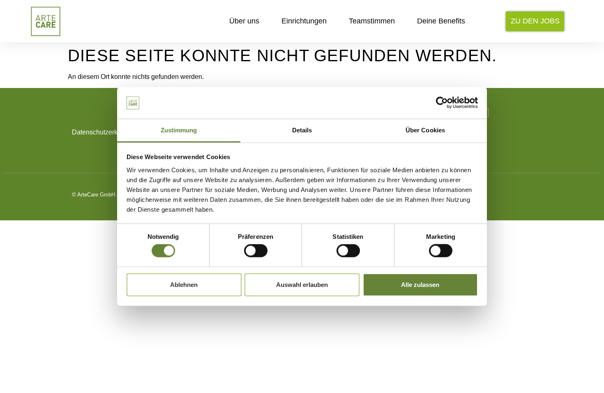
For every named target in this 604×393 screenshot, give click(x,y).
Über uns (244, 21)
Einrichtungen (304, 21)
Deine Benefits (441, 21)
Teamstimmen (372, 21)
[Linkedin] (527, 195)
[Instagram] (490, 195)
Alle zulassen (420, 284)
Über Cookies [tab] (425, 130)
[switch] (255, 250)
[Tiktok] (508, 195)
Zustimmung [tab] (179, 130)
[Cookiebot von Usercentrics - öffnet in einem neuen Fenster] (442, 103)
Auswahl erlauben (302, 284)
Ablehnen (184, 284)
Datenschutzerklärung (104, 132)
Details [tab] (302, 130)
